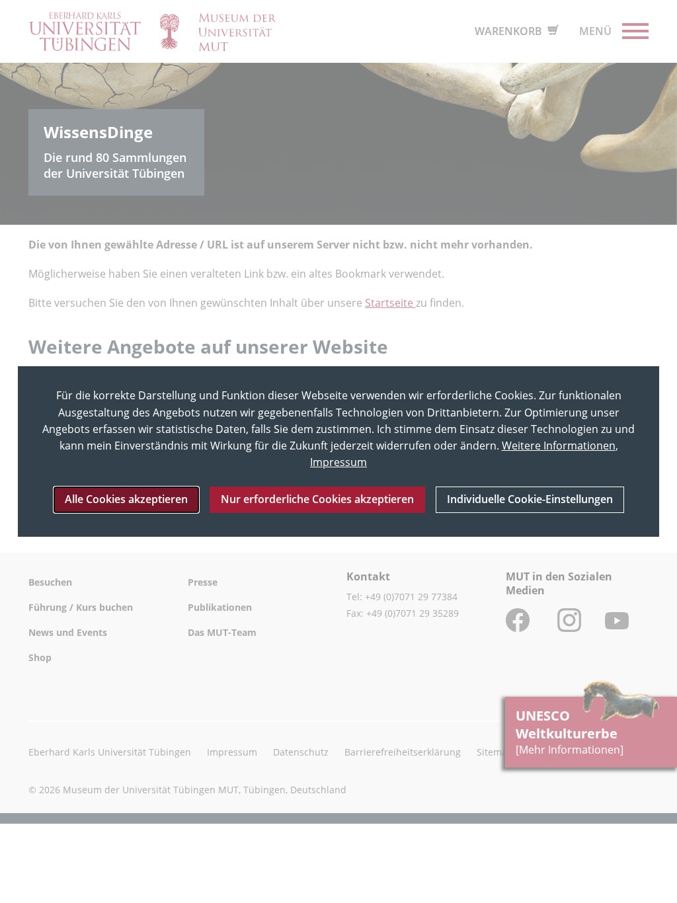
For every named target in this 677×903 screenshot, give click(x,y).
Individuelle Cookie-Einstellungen (530, 499)
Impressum (338, 462)
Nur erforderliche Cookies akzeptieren (317, 499)
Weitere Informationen (559, 445)
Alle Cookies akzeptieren (126, 499)
